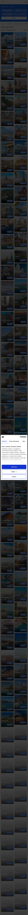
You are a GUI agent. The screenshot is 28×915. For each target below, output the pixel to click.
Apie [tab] (23, 441)
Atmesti (14, 476)
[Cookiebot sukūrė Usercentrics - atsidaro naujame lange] (20, 437)
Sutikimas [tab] (4, 441)
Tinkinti (13, 471)
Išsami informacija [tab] (14, 441)
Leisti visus (14, 466)
